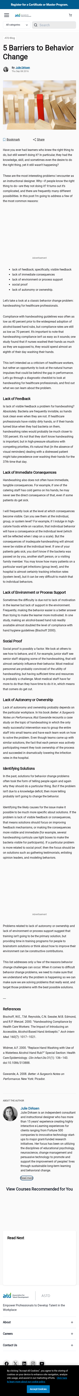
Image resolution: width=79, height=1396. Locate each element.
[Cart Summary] (71, 15)
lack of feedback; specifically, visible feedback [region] (42, 269)
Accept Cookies (38, 1389)
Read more (27, 1177)
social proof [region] (20, 284)
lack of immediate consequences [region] (33, 274)
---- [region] (5, 998)
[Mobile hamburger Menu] (6, 15)
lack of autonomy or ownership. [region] (33, 289)
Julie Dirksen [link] (23, 67)
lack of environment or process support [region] (37, 279)
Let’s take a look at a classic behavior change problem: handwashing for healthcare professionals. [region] (38, 303)
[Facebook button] (6, 1363)
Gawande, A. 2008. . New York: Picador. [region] (33, 1076)
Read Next (15, 1238)
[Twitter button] (15, 1363)
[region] (39, 1380)
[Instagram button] (33, 1363)
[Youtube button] (42, 1363)
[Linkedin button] (24, 1363)
